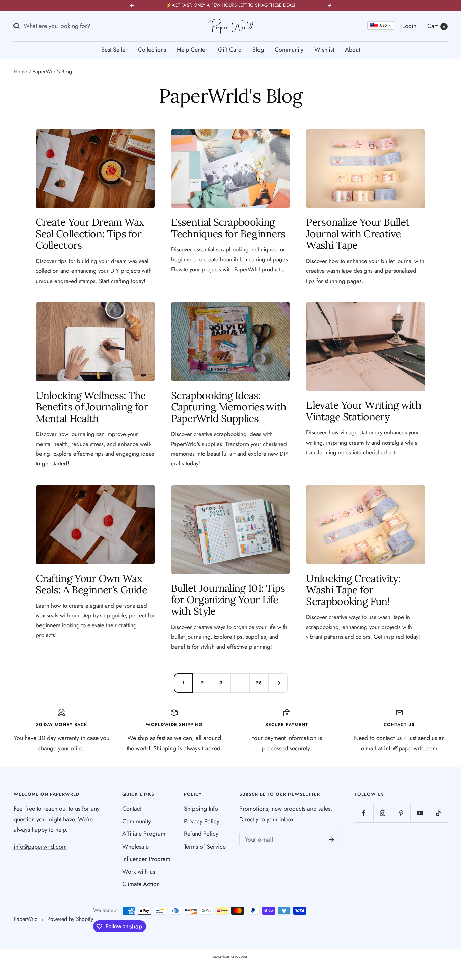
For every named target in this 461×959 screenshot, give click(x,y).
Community (289, 49)
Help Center (192, 49)
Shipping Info (201, 808)
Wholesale (135, 846)
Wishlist (324, 49)
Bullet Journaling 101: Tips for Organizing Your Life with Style (228, 599)
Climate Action (141, 884)
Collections (152, 49)
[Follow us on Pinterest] (401, 813)
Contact (131, 808)
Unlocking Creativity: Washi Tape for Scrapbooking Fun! (353, 590)
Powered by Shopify (70, 919)
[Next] (277, 682)
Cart (436, 26)
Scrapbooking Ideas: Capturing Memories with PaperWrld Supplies (229, 407)
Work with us (138, 871)
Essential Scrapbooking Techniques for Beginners (228, 228)
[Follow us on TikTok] (438, 813)
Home (20, 71)
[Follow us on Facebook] (364, 813)
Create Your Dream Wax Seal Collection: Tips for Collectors (90, 233)
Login (409, 26)
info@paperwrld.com (40, 846)
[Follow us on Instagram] (382, 813)
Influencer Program (146, 859)
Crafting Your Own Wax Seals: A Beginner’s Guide (91, 584)
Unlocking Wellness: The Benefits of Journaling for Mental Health (92, 407)
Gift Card (230, 49)
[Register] (331, 839)
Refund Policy (201, 833)
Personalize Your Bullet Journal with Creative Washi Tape (357, 233)
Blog (258, 49)
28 (259, 683)
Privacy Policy (201, 821)
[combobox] (380, 25)
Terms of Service (205, 846)
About (352, 49)
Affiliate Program (143, 833)
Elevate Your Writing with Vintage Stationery (363, 411)
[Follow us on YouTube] (419, 813)
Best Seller (114, 49)
